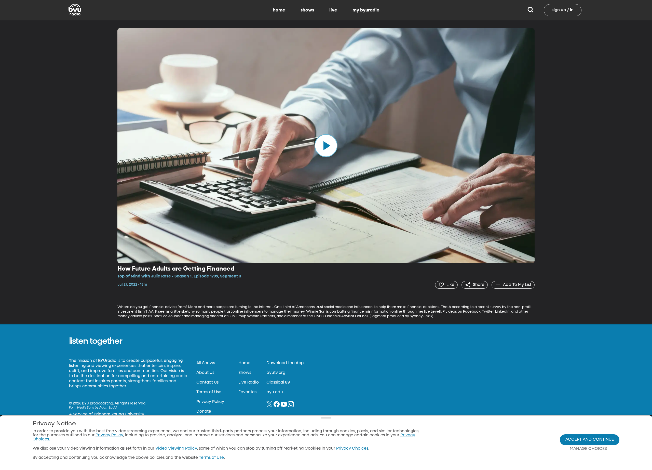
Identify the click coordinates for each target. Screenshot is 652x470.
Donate (203, 412)
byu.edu (274, 392)
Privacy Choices (352, 449)
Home (244, 363)
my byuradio (365, 10)
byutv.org (275, 373)
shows (307, 10)
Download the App (285, 363)
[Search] (530, 10)
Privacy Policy (210, 402)
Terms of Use (208, 392)
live (333, 10)
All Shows (205, 363)
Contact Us (207, 382)
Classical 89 (278, 382)
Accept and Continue (589, 440)
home (279, 10)
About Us (205, 373)
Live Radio (248, 382)
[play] (326, 145)
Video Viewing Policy (176, 449)
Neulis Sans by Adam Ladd (97, 407)
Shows (244, 373)
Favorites (247, 392)
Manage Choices (588, 449)
